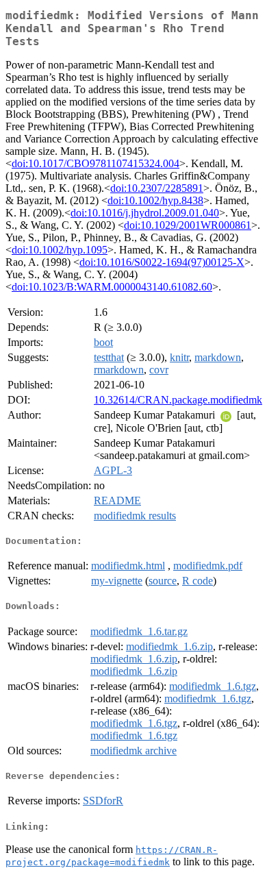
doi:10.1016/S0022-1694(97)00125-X (161, 262)
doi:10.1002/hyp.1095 (59, 250)
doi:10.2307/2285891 (156, 188)
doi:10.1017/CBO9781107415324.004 (95, 163)
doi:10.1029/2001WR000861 (187, 225)
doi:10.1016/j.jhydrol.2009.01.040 (145, 213)
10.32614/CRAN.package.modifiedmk (178, 400)
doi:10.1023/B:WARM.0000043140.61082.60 (112, 287)
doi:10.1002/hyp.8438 (155, 200)
